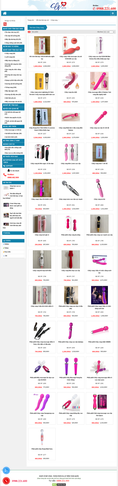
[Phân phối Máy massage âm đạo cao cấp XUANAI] (42, 366)
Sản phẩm (33, 32)
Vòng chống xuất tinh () (13, 43)
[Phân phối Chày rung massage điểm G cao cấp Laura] (99, 366)
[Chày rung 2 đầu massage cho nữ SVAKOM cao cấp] (71, 45)
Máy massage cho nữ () (13, 101)
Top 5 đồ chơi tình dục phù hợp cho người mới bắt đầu (16, 216)
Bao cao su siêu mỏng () (14, 153)
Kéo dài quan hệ (12, 109)
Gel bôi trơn (10, 126)
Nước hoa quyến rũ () (13, 117)
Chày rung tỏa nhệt (71, 92)
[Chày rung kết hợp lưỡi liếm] (42, 259)
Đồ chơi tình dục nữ (13, 50)
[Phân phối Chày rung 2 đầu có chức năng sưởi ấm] (99, 295)
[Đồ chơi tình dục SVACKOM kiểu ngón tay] (42, 45)
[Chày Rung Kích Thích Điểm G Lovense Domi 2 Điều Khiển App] (42, 117)
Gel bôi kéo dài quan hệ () (13, 113)
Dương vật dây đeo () (13, 94)
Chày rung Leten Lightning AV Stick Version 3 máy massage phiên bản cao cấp (42, 94)
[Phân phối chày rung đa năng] (71, 224)
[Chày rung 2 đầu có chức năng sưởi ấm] (99, 259)
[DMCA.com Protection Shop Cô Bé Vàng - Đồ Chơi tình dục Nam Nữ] (59, 484)
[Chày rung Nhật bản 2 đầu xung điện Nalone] (71, 117)
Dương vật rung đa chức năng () (13, 65)
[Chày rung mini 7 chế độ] (99, 152)
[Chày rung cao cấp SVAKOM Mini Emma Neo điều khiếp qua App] (99, 45)
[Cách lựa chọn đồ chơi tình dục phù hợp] (6, 224)
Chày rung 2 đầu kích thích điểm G (42, 306)
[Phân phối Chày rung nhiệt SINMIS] (99, 331)
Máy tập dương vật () (13, 39)
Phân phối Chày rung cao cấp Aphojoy (70, 342)
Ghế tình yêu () (10, 98)
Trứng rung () (10, 87)
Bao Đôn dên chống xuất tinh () (13, 148)
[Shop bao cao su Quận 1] (6, 187)
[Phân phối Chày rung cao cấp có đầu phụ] (71, 295)
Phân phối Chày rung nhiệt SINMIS (99, 342)
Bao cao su (10, 144)
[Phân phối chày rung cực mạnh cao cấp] (99, 224)
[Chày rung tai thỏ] (99, 188)
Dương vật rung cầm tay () (13, 76)
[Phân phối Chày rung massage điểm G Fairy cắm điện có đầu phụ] (42, 331)
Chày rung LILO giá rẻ (42, 235)
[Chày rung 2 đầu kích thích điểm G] (42, 295)
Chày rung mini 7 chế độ (99, 163)
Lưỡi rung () (10, 57)
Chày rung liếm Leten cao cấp (70, 163)
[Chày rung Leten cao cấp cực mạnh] (71, 188)
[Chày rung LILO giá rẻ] (42, 224)
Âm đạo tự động (12, 46)
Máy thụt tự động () (12, 60)
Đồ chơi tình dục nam (14, 29)
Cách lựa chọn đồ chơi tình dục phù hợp (12, 225)
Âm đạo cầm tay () (12, 32)
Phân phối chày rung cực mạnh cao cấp (99, 235)
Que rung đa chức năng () (13, 70)
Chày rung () (10, 53)
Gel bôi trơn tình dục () (13, 133)
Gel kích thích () (11, 137)
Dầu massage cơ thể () (13, 130)
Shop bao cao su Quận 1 (15, 187)
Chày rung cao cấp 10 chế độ (99, 128)
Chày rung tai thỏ (99, 199)
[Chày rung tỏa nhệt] (71, 81)
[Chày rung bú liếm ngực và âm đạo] (42, 152)
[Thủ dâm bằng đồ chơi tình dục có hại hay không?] (6, 194)
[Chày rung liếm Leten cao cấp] (71, 152)
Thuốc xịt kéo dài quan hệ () (13, 122)
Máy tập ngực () (11, 91)
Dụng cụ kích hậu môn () (14, 80)
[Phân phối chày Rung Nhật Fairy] (42, 438)
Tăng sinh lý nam (12, 140)
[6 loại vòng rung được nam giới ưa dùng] (6, 205)
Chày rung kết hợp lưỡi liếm (42, 270)
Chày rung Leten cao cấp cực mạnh (70, 199)
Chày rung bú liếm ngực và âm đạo (42, 163)
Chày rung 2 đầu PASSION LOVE (42, 199)
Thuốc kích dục (11, 156)
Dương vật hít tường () (13, 84)
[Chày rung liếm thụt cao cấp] (71, 259)
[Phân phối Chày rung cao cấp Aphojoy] (71, 331)
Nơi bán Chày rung (37, 27)
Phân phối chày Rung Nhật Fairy (42, 449)
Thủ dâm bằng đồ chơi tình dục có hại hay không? (13, 196)
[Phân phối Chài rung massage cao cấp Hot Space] (99, 402)
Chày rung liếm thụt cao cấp (71, 270)
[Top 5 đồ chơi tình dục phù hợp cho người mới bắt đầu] (6, 215)
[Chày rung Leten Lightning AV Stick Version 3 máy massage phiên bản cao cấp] (42, 81)
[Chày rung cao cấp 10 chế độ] (99, 117)
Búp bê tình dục (11, 105)
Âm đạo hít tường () (12, 36)
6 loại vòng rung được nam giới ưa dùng (16, 206)
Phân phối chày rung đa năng (70, 235)
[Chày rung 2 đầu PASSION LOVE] (42, 188)
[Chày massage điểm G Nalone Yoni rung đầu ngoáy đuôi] (99, 81)
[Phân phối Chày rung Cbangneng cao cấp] (42, 402)
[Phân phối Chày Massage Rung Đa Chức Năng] (71, 366)
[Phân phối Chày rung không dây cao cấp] (71, 402)
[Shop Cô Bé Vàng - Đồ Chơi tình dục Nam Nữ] (59, 5)
